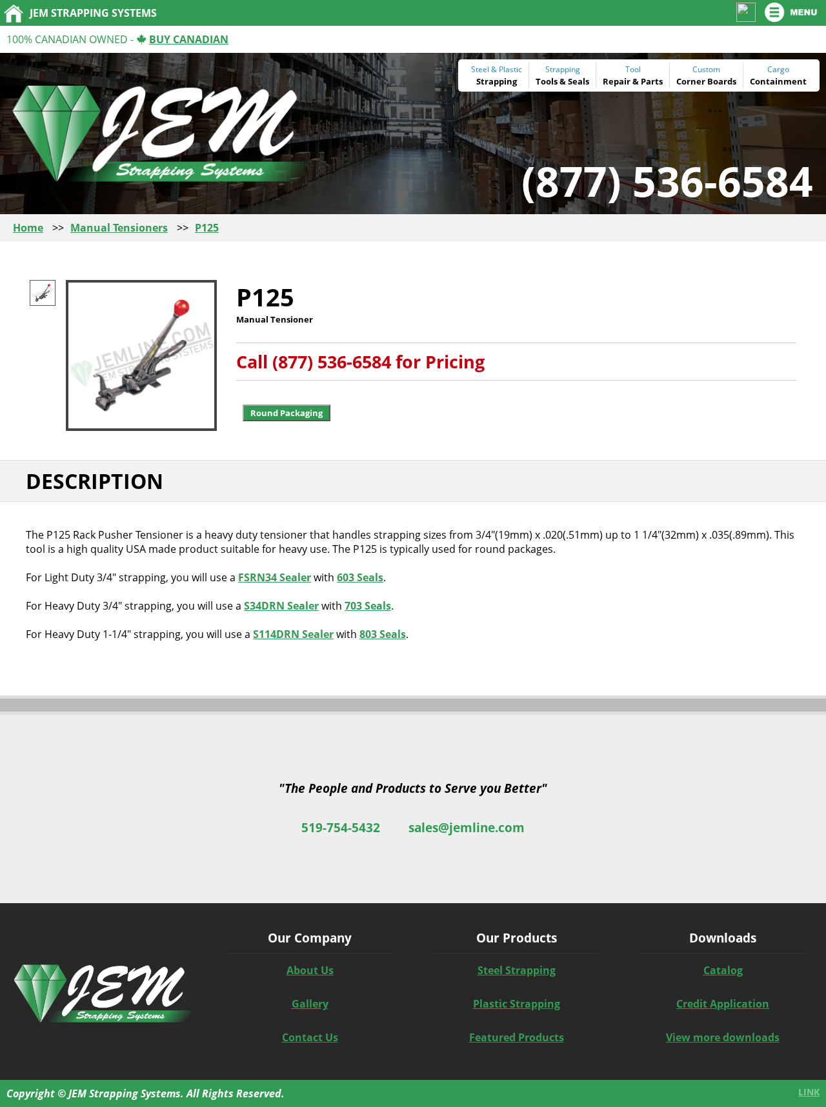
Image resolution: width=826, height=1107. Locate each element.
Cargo (778, 69)
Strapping (496, 81)
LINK (809, 1092)
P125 (207, 228)
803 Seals (382, 634)
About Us (310, 970)
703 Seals (368, 606)
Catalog (723, 970)
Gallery (310, 1004)
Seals (578, 81)
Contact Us (310, 1037)
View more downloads (723, 1037)
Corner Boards (706, 81)
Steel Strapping (517, 970)
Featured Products (516, 1037)
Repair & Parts (633, 81)
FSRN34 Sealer (274, 577)
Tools (547, 81)
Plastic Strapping (516, 1004)
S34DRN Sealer (281, 606)
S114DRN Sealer (293, 634)
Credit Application (722, 1004)
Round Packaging (286, 413)
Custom (706, 69)
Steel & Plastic (496, 69)
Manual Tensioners (119, 228)
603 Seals (360, 577)
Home (28, 228)
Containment (778, 81)
